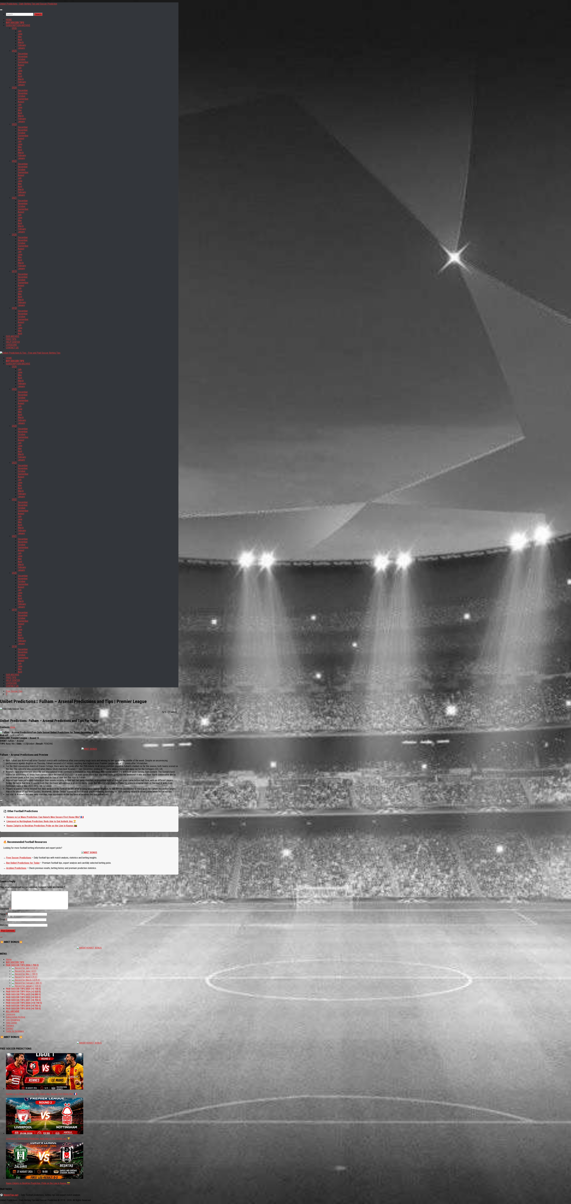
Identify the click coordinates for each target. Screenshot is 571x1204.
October (21, 59)
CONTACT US (12, 347)
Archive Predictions (16, 868)
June (20, 33)
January (21, 48)
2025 (14, 50)
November (23, 56)
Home (9, 959)
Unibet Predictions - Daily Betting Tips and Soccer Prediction (28, 3)
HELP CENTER (13, 342)
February (22, 45)
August (21, 65)
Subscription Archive (15, 1017)
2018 (14, 308)
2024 (14, 87)
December (23, 53)
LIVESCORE (11, 344)
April (20, 39)
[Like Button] (1, 800)
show (12, 727)
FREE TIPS (11, 339)
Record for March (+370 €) (27, 980)
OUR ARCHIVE (12, 336)
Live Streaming (13, 1019)
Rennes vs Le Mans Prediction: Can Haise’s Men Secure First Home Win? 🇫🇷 (45, 817)
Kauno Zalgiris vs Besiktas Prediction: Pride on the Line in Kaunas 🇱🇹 (42, 825)
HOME (9, 19)
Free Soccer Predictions (18, 857)
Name (3, 914)
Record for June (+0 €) (25, 971)
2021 (14, 197)
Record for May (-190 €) (26, 974)
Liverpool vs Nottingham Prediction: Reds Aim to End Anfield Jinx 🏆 (41, 821)
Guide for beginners (15, 1031)
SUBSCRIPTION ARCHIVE (18, 25)
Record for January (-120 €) (27, 986)
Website (4, 925)
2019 (14, 271)
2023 (14, 124)
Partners (10, 1025)
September (23, 62)
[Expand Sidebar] (1, 936)
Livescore (10, 1014)
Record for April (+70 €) (25, 977)
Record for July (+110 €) (26, 968)
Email (3, 919)
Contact (9, 1028)
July (20, 31)
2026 (14, 28)
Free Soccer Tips (14, 691)
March (21, 42)
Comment (5, 908)
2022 (14, 161)
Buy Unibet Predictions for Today (23, 862)
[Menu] (1, 9)
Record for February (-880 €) (28, 983)
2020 (14, 234)
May (20, 36)
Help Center (11, 1022)
